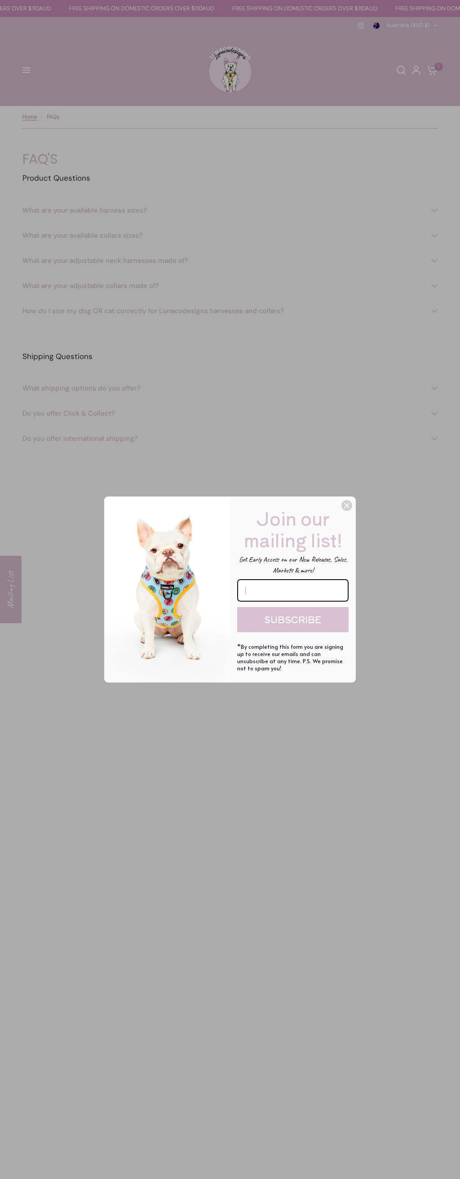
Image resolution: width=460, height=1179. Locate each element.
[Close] (346, 505)
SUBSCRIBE (293, 619)
